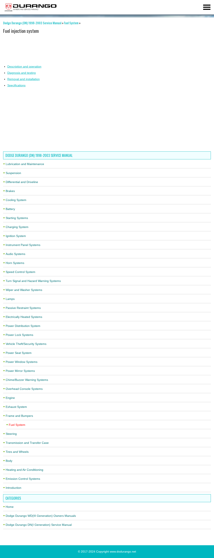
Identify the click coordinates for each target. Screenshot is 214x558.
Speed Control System (20, 272)
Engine (10, 397)
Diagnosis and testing (21, 72)
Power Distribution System (23, 326)
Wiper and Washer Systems (24, 290)
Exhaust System (16, 406)
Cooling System (16, 200)
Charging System (17, 227)
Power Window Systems (21, 361)
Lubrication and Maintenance (25, 164)
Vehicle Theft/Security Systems (26, 344)
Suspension (13, 173)
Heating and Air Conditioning (24, 469)
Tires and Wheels (17, 451)
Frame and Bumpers (19, 415)
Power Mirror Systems (20, 370)
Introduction (13, 487)
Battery (10, 209)
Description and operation (24, 66)
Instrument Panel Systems (23, 245)
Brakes (10, 191)
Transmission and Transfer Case (27, 442)
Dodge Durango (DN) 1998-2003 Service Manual (32, 22)
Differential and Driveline (22, 182)
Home (10, 506)
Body (9, 460)
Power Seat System (19, 353)
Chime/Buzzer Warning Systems (27, 379)
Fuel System (71, 22)
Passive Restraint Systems (23, 308)
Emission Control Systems (23, 478)
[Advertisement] (105, 48)
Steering (11, 433)
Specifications (16, 85)
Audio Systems (15, 254)
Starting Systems (17, 218)
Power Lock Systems (19, 335)
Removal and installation (23, 79)
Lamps (10, 299)
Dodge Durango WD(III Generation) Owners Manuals (41, 515)
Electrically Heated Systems (24, 317)
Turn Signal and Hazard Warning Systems (33, 281)
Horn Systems (15, 263)
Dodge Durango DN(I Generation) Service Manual (39, 524)
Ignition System (16, 236)
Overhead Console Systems (24, 388)
